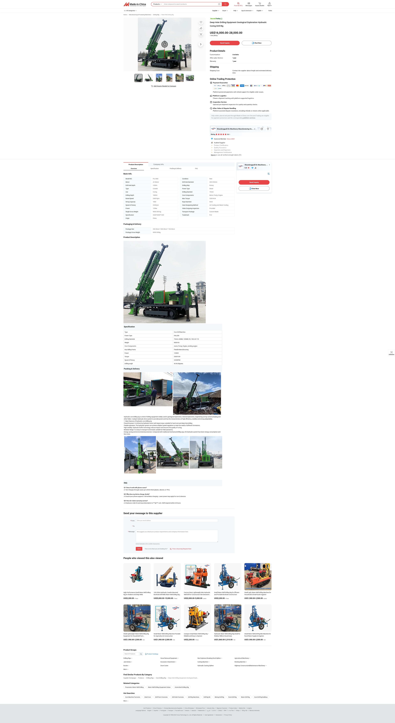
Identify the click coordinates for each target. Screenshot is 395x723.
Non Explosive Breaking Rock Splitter (209, 658)
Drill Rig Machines (193, 697)
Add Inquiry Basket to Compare (165, 86)
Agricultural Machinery (242, 658)
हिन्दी (225, 710)
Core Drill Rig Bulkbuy (261, 697)
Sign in (269, 5)
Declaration (219, 715)
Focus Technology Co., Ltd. (184, 715)
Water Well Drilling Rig (167, 14)
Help (234, 11)
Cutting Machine (203, 662)
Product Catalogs (152, 654)
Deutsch (194, 710)
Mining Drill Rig (219, 697)
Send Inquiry (224, 43)
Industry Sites (210, 708)
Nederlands (201, 710)
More (125, 701)
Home (125, 14)
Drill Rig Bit (207, 697)
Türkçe (237, 710)
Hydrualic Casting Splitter (206, 666)
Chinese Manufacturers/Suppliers (173, 708)
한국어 (214, 710)
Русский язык (179, 710)
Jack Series (127, 662)
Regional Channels (222, 708)
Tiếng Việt (244, 710)
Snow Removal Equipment (168, 658)
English (149, 710)
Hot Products (147, 708)
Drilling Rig (156, 14)
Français (170, 710)
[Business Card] (269, 173)
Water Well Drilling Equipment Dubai (159, 687)
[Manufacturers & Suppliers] (134, 4)
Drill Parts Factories (161, 697)
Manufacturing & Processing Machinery (140, 14)
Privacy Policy (228, 715)
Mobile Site (242, 708)
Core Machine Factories (132, 697)
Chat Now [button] (257, 43)
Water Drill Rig (245, 697)
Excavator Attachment (167, 662)
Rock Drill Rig (232, 697)
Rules (270, 11)
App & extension (246, 11)
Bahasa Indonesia (255, 710)
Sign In (213, 155)
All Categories (130, 11)
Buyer (224, 11)
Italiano (187, 710)
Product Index (233, 708)
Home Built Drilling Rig (182, 687)
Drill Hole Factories (178, 697)
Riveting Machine (240, 662)
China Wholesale (189, 708)
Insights (249, 708)
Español (156, 710)
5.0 (246, 168)
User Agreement (209, 715)
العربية (208, 710)
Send (139, 549)
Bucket (125, 666)
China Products (157, 708)
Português (163, 710)
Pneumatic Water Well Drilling (134, 687)
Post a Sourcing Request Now (180, 549)
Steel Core (147, 697)
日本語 (220, 710)
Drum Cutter (164, 666)
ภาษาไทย (231, 710)
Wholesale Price (200, 708)
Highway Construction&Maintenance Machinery (250, 666)
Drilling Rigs (127, 658)
